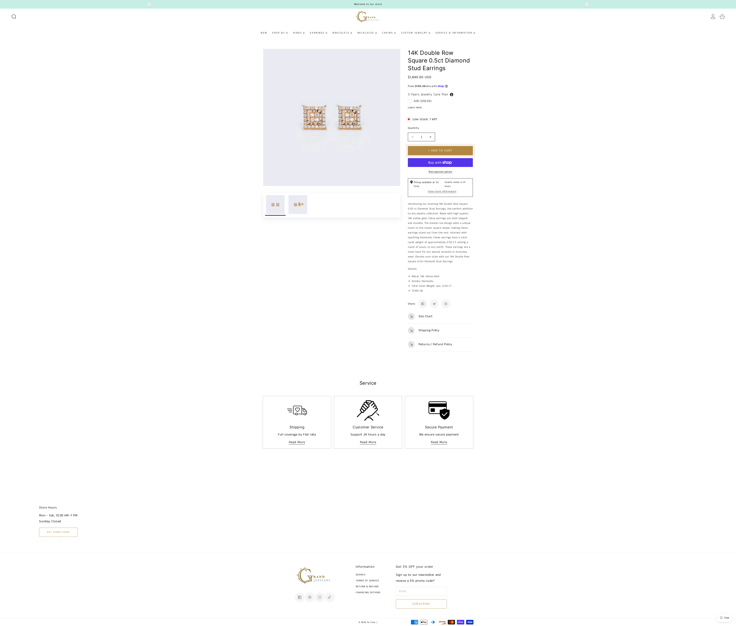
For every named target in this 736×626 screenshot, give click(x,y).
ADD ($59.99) (423, 101)
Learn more (415, 107)
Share (411, 304)
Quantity (413, 128)
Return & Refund (367, 586)
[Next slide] (587, 4)
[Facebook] (423, 304)
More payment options (440, 171)
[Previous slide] (149, 4)
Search (360, 575)
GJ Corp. (371, 622)
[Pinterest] (446, 304)
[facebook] (300, 597)
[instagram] (319, 597)
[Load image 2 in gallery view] (298, 205)
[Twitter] (434, 304)
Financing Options (368, 592)
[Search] (13, 16)
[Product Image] (331, 117)
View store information (442, 191)
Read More (297, 442)
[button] (14, 16)
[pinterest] (310, 597)
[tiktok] (329, 597)
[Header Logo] (368, 16)
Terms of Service (367, 580)
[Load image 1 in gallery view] (275, 205)
